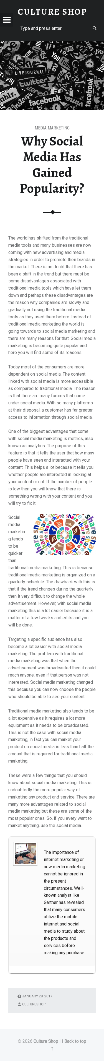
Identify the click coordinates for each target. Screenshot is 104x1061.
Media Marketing (52, 128)
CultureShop (33, 1004)
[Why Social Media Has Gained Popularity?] (52, 42)
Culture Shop (46, 1041)
